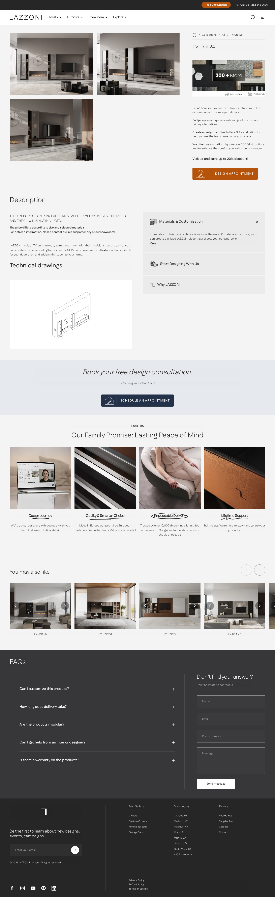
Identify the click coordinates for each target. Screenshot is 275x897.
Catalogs (223, 826)
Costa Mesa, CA (182, 849)
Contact (223, 832)
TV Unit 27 (169, 634)
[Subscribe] (75, 850)
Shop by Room (227, 821)
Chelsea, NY (180, 815)
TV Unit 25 (40, 634)
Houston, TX (180, 843)
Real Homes (225, 815)
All (223, 35)
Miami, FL (179, 832)
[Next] (259, 570)
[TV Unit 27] (170, 606)
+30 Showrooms (183, 854)
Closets (133, 815)
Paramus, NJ (181, 826)
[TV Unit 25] (40, 606)
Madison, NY (181, 821)
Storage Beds (136, 832)
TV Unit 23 (105, 634)
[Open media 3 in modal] (51, 130)
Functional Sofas (138, 826)
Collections (209, 35)
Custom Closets (138, 821)
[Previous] (16, 606)
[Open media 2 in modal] (138, 64)
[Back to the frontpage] (194, 35)
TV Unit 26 (234, 634)
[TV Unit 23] (105, 606)
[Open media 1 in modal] (51, 64)
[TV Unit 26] (234, 606)
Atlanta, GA (180, 838)
